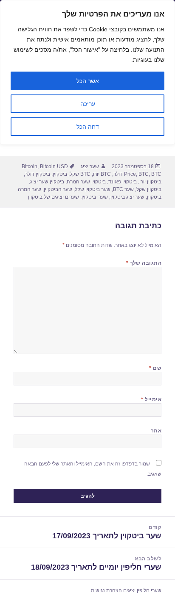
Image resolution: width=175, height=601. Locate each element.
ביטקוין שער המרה (86, 182)
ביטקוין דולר (37, 174)
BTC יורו (102, 174)
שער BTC (123, 189)
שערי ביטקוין (95, 197)
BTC (143, 174)
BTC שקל (80, 174)
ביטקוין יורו (150, 182)
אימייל (151, 399)
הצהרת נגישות (106, 590)
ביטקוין (60, 174)
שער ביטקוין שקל (92, 189)
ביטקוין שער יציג (47, 182)
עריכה (87, 103)
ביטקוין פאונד (122, 182)
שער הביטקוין (58, 189)
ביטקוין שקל (148, 189)
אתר (156, 431)
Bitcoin (29, 166)
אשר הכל (87, 81)
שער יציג (90, 166)
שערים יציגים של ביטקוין (53, 197)
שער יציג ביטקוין (127, 197)
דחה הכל (87, 126)
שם (155, 368)
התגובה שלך (144, 263)
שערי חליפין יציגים (142, 590)
